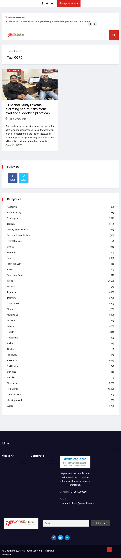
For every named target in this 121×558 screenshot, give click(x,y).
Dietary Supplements (17, 229)
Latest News (13, 303)
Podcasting (12, 337)
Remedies (12, 354)
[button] (90, 24)
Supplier (11, 377)
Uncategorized (14, 400)
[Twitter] (60, 537)
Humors (11, 286)
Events (10, 246)
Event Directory (14, 241)
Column (11, 224)
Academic (12, 207)
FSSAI (10, 269)
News (10, 309)
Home (10, 51)
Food (9, 258)
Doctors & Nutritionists (18, 235)
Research (14, 70)
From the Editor (14, 263)
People (10, 332)
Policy (10, 343)
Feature (11, 252)
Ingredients (12, 292)
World (10, 406)
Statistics (11, 372)
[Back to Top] (109, 549)
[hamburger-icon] (115, 450)
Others (10, 326)
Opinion (11, 320)
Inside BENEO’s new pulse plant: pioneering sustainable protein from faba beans (48, 21)
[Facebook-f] (53, 537)
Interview (11, 298)
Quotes (10, 349)
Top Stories (13, 389)
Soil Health (12, 366)
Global (10, 281)
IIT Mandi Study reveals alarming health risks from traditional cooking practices (28, 109)
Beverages (12, 218)
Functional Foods (15, 275)
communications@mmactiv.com (77, 503)
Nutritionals (12, 315)
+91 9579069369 (77, 491)
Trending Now (14, 394)
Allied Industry (14, 212)
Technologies (13, 383)
